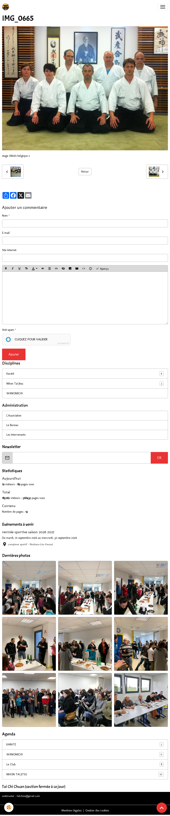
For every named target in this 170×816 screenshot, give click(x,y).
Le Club (84, 764)
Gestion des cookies (97, 810)
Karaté (10, 373)
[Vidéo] (76, 268)
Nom (5, 215)
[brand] (6, 6)
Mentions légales (71, 810)
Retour (85, 171)
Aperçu (104, 268)
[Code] (83, 268)
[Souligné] (19, 268)
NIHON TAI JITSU (84, 774)
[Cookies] (8, 807)
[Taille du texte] (26, 268)
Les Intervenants (16, 434)
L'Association (13, 415)
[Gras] (5, 268)
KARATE (84, 744)
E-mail (6, 233)
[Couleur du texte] (34, 268)
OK (159, 458)
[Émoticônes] (90, 268)
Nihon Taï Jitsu (14, 383)
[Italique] (12, 268)
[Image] (70, 268)
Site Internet (9, 250)
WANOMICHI (14, 393)
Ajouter (13, 354)
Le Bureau (12, 425)
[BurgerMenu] (163, 6)
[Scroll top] (162, 808)
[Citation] (42, 268)
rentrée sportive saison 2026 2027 (28, 532)
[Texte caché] (63, 268)
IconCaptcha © (63, 343)
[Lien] (56, 268)
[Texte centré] (49, 268)
